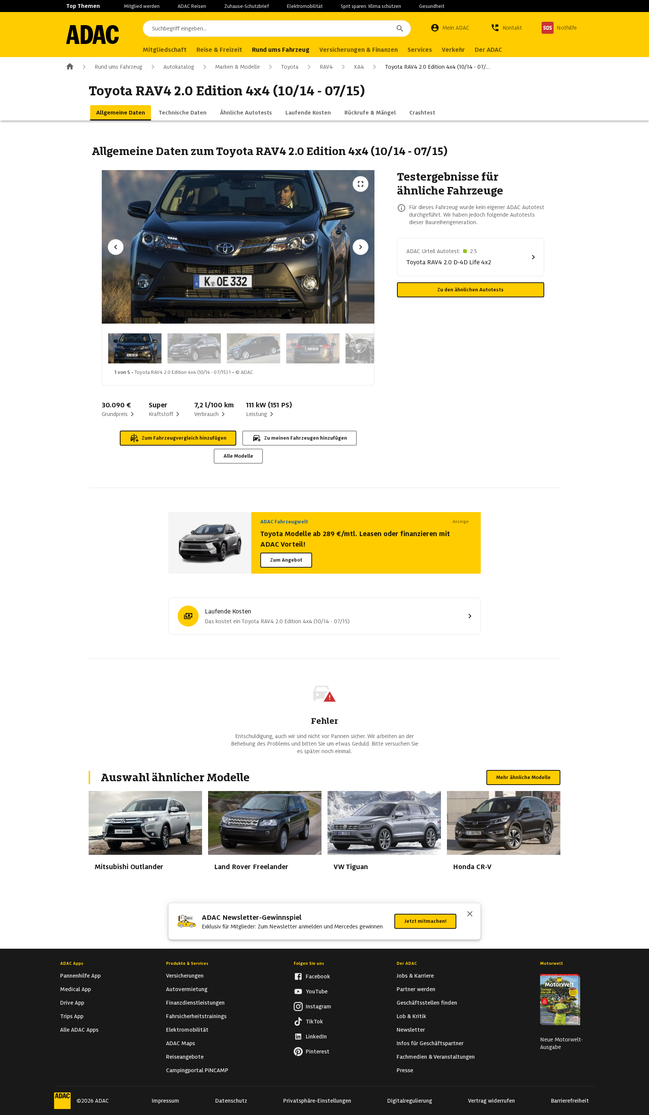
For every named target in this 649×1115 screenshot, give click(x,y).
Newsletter (411, 1029)
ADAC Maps (180, 1043)
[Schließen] (469, 914)
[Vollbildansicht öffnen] (360, 184)
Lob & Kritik (411, 1016)
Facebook (318, 976)
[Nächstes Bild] (360, 247)
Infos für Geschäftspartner (430, 1043)
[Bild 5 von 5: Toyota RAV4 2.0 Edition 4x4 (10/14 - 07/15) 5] (372, 348)
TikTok (314, 1021)
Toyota (290, 66)
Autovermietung (186, 989)
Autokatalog (178, 66)
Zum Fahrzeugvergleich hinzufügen (184, 438)
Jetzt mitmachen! (425, 921)
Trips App (71, 1016)
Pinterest (317, 1051)
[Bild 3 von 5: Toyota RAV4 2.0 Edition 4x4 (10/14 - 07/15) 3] (253, 348)
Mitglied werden (142, 6)
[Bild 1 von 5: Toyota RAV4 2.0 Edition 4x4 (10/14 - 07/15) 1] (134, 348)
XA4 (359, 66)
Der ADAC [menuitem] (488, 50)
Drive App (72, 1002)
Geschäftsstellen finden (427, 1002)
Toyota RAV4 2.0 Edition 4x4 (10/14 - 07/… (437, 66)
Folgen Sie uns (309, 963)
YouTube (317, 991)
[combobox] (277, 28)
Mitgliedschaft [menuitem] (165, 50)
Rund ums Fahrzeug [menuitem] (280, 50)
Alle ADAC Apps (79, 1029)
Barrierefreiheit (570, 1100)
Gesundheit (431, 6)
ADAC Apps (71, 963)
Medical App (75, 989)
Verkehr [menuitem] (453, 50)
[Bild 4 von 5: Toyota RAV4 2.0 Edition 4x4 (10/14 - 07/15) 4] (313, 348)
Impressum (165, 1100)
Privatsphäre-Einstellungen (317, 1100)
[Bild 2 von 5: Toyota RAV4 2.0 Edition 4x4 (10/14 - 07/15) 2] (194, 348)
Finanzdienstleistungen (195, 1002)
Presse (405, 1070)
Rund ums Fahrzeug (118, 66)
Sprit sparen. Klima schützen (371, 6)
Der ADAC (407, 963)
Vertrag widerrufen (491, 1100)
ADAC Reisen (192, 6)
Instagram (318, 1006)
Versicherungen (185, 975)
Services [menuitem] (420, 50)
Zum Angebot (286, 560)
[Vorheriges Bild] (116, 247)
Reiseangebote (185, 1056)
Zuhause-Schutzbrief (246, 6)
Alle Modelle (238, 456)
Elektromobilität (305, 6)
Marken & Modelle (237, 66)
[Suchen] (400, 29)
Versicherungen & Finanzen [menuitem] (358, 50)
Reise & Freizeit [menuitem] (219, 50)
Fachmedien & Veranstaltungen (436, 1056)
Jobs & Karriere (415, 975)
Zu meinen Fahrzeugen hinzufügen (305, 438)
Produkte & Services (187, 963)
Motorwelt (551, 963)
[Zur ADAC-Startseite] (92, 34)
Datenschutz (231, 1100)
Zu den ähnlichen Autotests (470, 289)
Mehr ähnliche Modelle (523, 777)
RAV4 (326, 66)
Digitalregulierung (409, 1100)
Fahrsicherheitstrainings (196, 1016)
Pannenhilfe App (80, 975)
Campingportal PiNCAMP (197, 1070)
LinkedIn (316, 1036)
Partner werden (416, 989)
